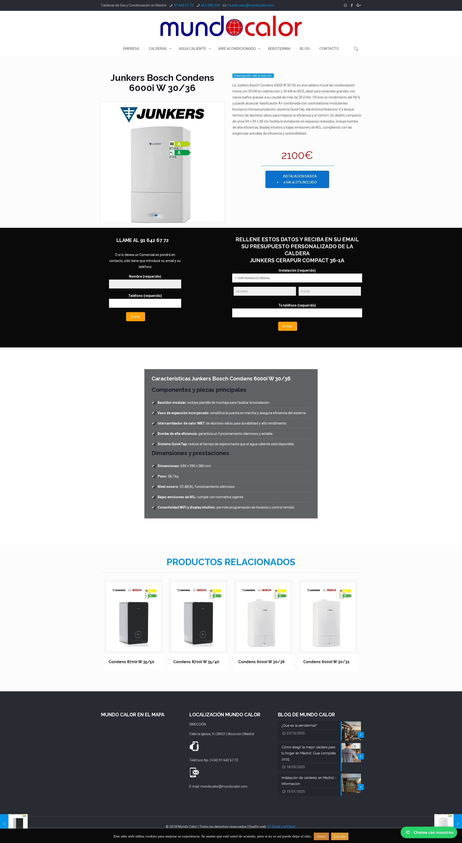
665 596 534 (210, 5)
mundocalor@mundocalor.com (250, 5)
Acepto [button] (321, 836)
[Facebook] (351, 5)
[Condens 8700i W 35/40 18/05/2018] (14, 823)
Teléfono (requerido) (145, 296)
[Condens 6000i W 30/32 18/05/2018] (448, 823)
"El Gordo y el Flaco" (281, 827)
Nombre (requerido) (145, 276)
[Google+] (358, 5)
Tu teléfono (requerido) (297, 305)
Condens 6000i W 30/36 (261, 662)
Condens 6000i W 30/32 (326, 662)
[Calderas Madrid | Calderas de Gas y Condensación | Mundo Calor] (231, 26)
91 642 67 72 (183, 5)
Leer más (340, 836)
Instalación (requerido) (297, 270)
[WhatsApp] (345, 5)
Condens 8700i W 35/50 (131, 662)
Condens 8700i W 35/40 (196, 662)
